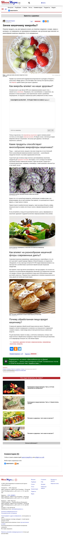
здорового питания (23, 159)
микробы (14, 82)
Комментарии (38, 7)
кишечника (20, 92)
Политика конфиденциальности (9, 511)
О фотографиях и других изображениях (11, 515)
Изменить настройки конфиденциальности (12, 532)
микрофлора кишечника (30, 135)
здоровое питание (25, 342)
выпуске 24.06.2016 (20, 370)
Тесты (30, 7)
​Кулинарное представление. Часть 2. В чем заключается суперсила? (41, 387)
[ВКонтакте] (43, 21)
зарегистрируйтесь (27, 457)
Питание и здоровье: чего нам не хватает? (41, 418)
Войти (43, 2)
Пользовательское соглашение (9, 513)
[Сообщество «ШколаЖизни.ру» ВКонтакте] (13, 10)
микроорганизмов (28, 137)
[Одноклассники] (46, 21)
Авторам (43, 484)
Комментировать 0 (16, 353)
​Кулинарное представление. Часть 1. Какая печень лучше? (43, 402)
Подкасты (47, 7)
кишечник (16, 342)
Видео (54, 7)
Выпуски (10, 7)
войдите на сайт (39, 457)
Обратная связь (55, 483)
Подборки (18, 7)
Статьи (25, 7)
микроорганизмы (36, 342)
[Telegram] (48, 21)
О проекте (43, 479)
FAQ (42, 482)
